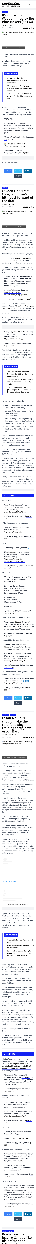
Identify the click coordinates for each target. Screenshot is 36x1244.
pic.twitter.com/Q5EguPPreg (14, 561)
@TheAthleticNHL (19, 332)
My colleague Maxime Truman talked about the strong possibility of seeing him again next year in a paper (16, 1066)
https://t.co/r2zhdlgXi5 (16, 661)
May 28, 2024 (24, 153)
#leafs (20, 1161)
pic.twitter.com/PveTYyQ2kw (14, 146)
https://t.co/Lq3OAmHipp (13, 339)
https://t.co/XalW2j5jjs (12, 292)
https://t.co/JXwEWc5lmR (13, 532)
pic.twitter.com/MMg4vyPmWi (15, 295)
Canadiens (5, 715)
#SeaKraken (11, 552)
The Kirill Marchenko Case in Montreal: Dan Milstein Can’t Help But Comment (20, 374)
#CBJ (5, 139)
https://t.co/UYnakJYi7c (13, 559)
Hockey (5, 12)
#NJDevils (18, 1156)
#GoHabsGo (26, 1077)
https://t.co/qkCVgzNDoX (19, 1138)
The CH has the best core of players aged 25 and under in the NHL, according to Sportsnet (19, 389)
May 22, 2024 (25, 299)
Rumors (11, 1231)
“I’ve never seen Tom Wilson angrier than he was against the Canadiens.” (19, 88)
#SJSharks (17, 622)
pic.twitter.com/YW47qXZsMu (15, 512)
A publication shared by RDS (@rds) (18, 904)
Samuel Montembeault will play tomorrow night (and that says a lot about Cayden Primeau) (19, 953)
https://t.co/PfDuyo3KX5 (15, 144)
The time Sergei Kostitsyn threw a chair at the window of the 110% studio (20, 382)
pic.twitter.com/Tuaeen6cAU (14, 1116)
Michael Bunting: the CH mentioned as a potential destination (17, 80)
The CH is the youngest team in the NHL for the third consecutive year (20, 96)
